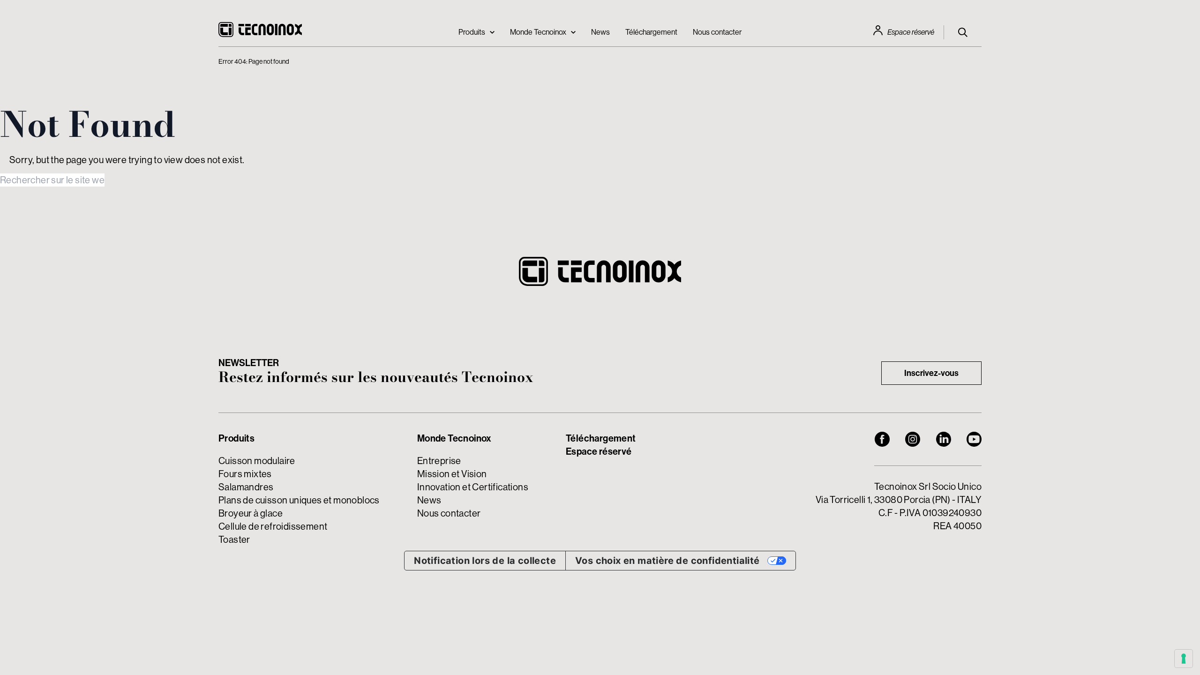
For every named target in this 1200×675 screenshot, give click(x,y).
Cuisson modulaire (256, 460)
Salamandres (245, 487)
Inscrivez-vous (931, 373)
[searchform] (963, 32)
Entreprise (439, 460)
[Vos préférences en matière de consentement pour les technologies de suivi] (1183, 659)
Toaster (234, 539)
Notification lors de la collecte (485, 560)
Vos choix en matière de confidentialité (667, 560)
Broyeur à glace (250, 513)
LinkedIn (943, 439)
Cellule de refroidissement (272, 526)
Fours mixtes (245, 474)
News (600, 32)
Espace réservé (910, 32)
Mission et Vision (452, 474)
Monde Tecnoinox (538, 32)
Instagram (912, 439)
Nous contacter (717, 32)
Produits (471, 32)
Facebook (882, 439)
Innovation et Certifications (472, 487)
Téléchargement (651, 32)
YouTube (974, 439)
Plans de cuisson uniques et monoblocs (299, 500)
